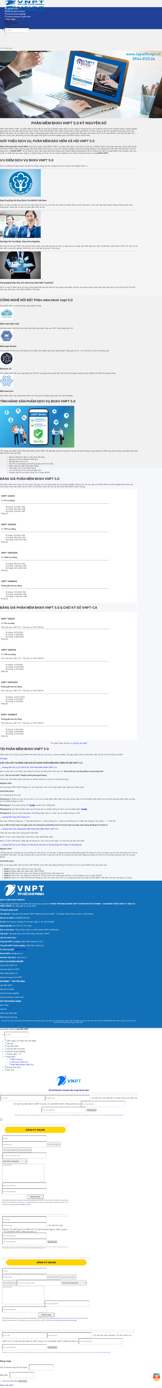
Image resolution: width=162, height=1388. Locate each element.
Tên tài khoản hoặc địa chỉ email (14, 1367)
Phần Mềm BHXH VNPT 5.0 (18, 27)
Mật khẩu (4, 1375)
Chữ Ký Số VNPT (80, 743)
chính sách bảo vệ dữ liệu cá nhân (116, 1115)
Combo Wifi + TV (14, 1054)
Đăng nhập (23, 1381)
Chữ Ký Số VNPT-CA (8, 965)
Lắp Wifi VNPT (13, 9)
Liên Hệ (10, 1043)
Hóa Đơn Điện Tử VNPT (10, 969)
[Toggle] (1, 817)
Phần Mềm (11, 19)
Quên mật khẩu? (6, 1385)
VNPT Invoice (16, 1059)
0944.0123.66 (20, 949)
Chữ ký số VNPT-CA (19, 1062)
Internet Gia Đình (7, 989)
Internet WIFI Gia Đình (16, 11)
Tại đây (32, 805)
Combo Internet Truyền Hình (19, 16)
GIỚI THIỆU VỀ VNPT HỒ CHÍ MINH (21, 1041)
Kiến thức (11, 1070)
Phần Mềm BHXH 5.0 (8, 973)
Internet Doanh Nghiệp (16, 14)
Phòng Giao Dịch (14, 1067)
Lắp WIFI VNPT (6, 985)
